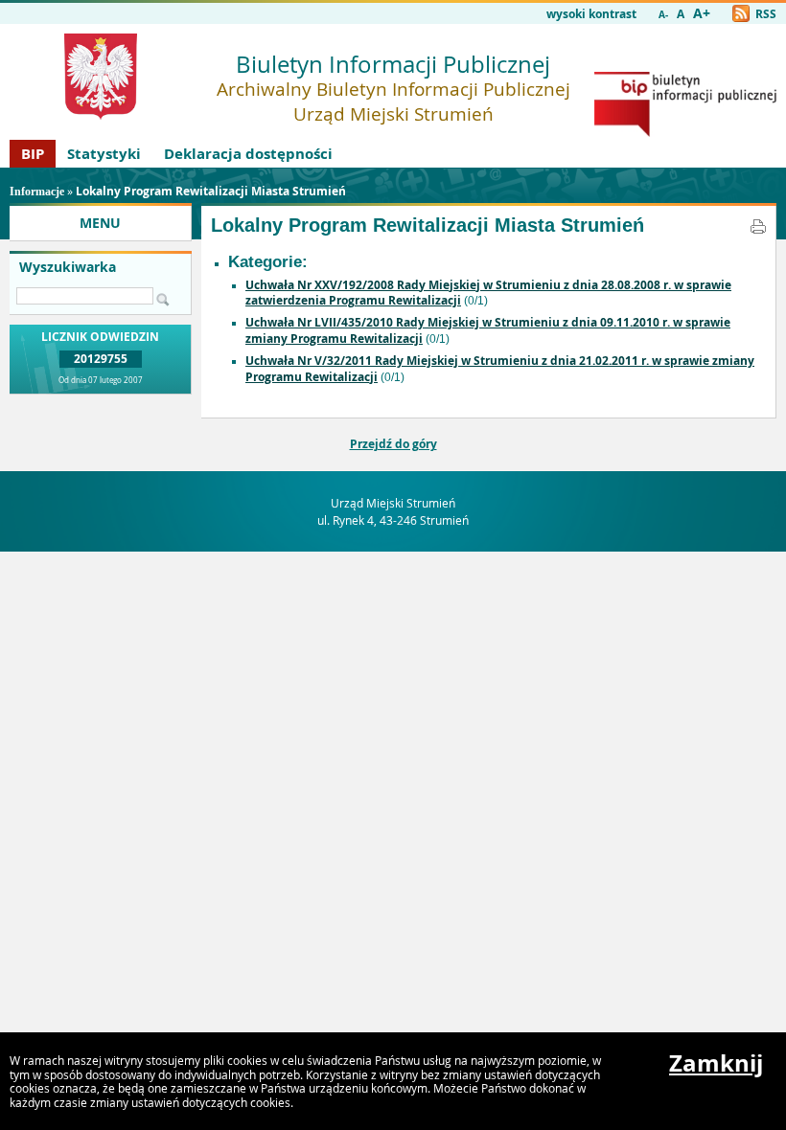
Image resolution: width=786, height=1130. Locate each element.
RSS (764, 14)
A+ (701, 13)
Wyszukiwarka (67, 267)
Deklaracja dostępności (248, 154)
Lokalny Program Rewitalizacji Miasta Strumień (211, 191)
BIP (32, 154)
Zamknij (716, 1062)
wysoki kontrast (591, 14)
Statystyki (104, 154)
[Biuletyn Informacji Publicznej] (685, 132)
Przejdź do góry (393, 444)
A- (663, 15)
